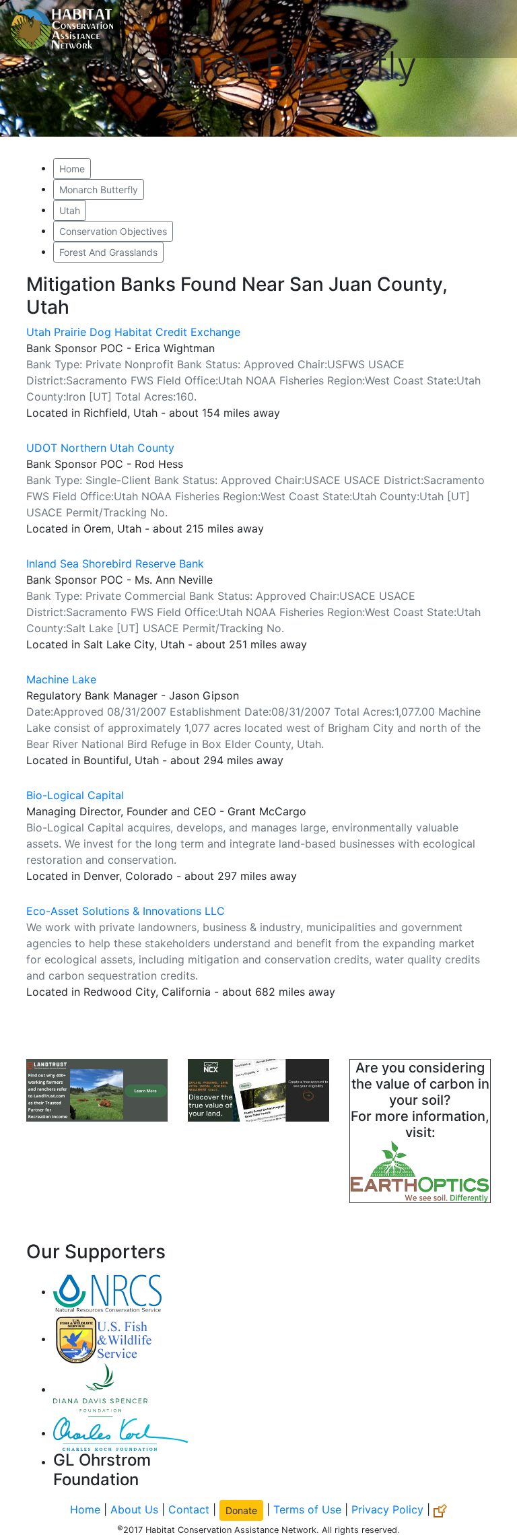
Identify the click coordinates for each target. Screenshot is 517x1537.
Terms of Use (307, 1509)
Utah (69, 210)
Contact (188, 1509)
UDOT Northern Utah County (100, 447)
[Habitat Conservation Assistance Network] (62, 29)
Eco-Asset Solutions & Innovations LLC (125, 911)
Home (72, 168)
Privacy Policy (387, 1509)
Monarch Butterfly (98, 189)
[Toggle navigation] (487, 28)
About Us (134, 1509)
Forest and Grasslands (108, 252)
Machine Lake (61, 679)
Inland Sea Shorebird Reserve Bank (115, 563)
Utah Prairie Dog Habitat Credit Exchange (133, 332)
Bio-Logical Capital (75, 795)
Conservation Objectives (113, 231)
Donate (241, 1510)
